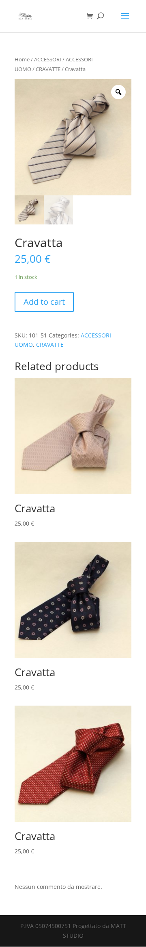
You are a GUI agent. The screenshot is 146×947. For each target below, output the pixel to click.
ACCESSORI (47, 59)
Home (22, 59)
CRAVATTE (48, 69)
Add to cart (44, 301)
